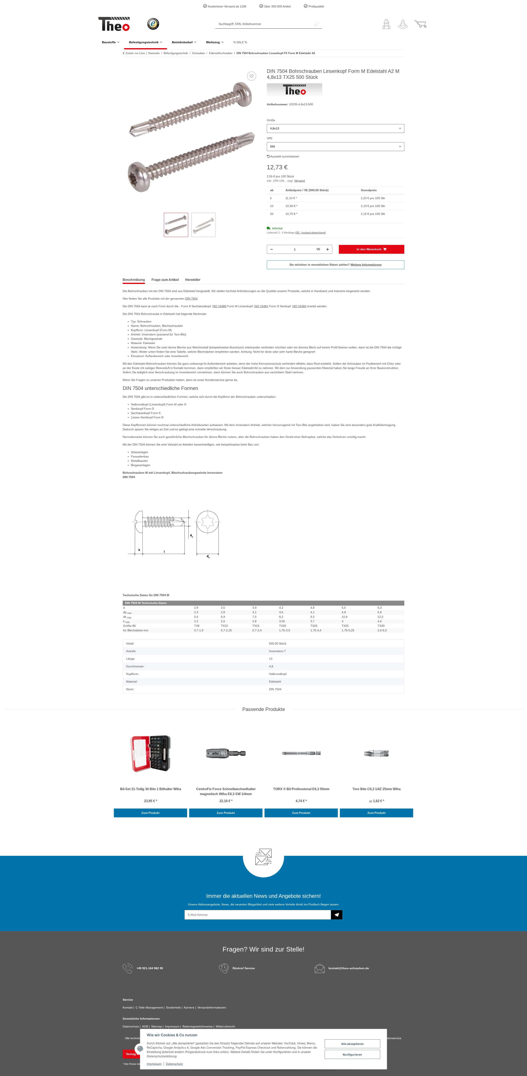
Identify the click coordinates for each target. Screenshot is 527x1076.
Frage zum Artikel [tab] (165, 280)
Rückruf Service (244, 968)
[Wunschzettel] (403, 24)
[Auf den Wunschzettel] (251, 76)
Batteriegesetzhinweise (198, 1026)
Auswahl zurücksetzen (284, 156)
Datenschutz (174, 1064)
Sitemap (157, 1026)
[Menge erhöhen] (327, 249)
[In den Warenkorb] (126, 66)
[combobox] (335, 128)
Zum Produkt (150, 812)
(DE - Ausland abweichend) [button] (310, 232)
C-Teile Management (150, 1007)
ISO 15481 (261, 306)
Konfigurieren (352, 1054)
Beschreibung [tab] (134, 280)
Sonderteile (174, 1007)
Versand (299, 180)
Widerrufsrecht (225, 1026)
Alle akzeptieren (352, 1044)
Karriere (189, 1007)
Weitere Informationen (366, 264)
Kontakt (128, 1007)
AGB (145, 1026)
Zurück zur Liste (135, 53)
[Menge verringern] (271, 249)
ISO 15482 (299, 306)
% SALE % (240, 42)
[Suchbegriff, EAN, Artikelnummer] (316, 24)
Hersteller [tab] (192, 280)
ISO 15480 (219, 306)
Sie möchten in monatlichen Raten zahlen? (335, 264)
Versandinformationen (211, 1007)
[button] (386, 24)
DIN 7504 (191, 298)
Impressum (154, 1064)
